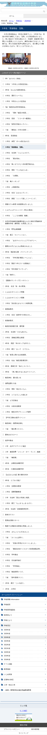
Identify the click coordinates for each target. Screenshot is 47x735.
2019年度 (7, 656)
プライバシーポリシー (12, 729)
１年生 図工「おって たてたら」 (18, 349)
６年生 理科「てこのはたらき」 (17, 170)
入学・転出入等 (9, 685)
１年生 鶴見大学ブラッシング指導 (18, 412)
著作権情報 (35, 729)
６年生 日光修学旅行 (13, 560)
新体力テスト (10, 515)
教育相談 (7, 669)
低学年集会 (9, 440)
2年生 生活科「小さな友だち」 (16, 332)
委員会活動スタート (12, 520)
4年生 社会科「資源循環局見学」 (17, 509)
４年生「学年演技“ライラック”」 (17, 269)
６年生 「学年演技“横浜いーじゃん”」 (19, 258)
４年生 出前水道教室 (14, 406)
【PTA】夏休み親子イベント (15, 417)
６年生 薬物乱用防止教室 (14, 337)
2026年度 (7, 630)
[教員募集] (23, 720)
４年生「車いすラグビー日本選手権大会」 (20, 164)
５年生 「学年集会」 (13, 566)
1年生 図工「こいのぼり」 (15, 583)
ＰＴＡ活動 (8, 664)
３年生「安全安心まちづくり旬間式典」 (19, 303)
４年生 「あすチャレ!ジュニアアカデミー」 (21, 240)
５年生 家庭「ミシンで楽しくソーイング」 (21, 198)
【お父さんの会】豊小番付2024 (16, 475)
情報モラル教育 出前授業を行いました (19, 204)
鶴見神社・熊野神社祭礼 (14, 423)
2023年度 (7, 641)
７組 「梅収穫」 (11, 457)
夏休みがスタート (11, 435)
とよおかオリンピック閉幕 (14, 292)
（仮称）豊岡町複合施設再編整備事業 (17, 690)
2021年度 (7, 648)
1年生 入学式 (10, 589)
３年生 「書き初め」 (13, 158)
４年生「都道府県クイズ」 (14, 572)
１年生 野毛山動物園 (13, 229)
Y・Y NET (23, 711)
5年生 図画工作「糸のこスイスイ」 (18, 366)
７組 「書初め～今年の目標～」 (17, 130)
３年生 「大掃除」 (12, 176)
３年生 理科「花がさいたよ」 (16, 389)
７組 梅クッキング (12, 181)
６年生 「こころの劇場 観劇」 (17, 216)
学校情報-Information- (12, 599)
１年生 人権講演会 (12, 187)
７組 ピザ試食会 (11, 400)
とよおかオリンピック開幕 (14, 298)
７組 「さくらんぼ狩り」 (14, 537)
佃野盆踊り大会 (10, 383)
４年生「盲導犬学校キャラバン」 (17, 124)
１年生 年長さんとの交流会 (15, 101)
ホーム (11, 16)
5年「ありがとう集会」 (13, 78)
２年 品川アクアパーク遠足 (15, 446)
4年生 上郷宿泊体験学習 (14, 463)
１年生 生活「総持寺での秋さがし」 (18, 315)
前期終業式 (9, 320)
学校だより (8, 620)
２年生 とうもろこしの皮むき (16, 395)
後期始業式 (9, 309)
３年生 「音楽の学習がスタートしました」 (21, 543)
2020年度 (7, 652)
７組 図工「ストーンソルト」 (16, 235)
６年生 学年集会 (11, 554)
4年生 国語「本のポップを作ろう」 (18, 343)
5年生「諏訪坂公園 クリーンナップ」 (19, 252)
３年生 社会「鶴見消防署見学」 (17, 360)
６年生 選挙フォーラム (14, 95)
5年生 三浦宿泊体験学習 (14, 469)
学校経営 (7, 604)
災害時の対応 (9, 680)
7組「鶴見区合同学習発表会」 (16, 107)
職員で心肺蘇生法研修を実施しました (18, 526)
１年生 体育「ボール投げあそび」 (18, 141)
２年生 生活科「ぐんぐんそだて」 (18, 153)
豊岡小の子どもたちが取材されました (18, 246)
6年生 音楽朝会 (11, 136)
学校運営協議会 (9, 610)
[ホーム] (23, 4)
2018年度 (7, 659)
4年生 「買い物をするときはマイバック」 (20, 372)
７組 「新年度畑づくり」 (14, 577)
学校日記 (19, 21)
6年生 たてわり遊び (12, 480)
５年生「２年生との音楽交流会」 (17, 84)
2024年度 (28, 21)
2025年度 (7, 633)
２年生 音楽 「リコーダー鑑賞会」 (18, 118)
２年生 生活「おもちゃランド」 (17, 193)
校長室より (8, 615)
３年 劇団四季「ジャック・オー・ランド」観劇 (22, 452)
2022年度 (7, 645)
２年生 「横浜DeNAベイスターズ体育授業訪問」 (23, 549)
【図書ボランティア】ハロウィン (17, 280)
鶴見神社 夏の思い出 (13, 378)
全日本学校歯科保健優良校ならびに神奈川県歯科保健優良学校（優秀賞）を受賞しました (23, 222)
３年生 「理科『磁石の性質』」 (17, 113)
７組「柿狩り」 (10, 275)
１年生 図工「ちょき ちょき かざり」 (19, 503)
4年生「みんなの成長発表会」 (16, 90)
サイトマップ (23, 733)
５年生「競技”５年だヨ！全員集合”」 (18, 263)
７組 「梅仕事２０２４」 (14, 429)
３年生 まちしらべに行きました (17, 532)
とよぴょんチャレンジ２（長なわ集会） (19, 210)
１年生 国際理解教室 (13, 492)
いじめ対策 (8, 674)
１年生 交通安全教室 (13, 486)
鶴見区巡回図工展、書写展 (14, 326)
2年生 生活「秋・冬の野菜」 (16, 286)
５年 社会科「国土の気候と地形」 (18, 497)
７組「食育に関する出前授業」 (16, 355)
